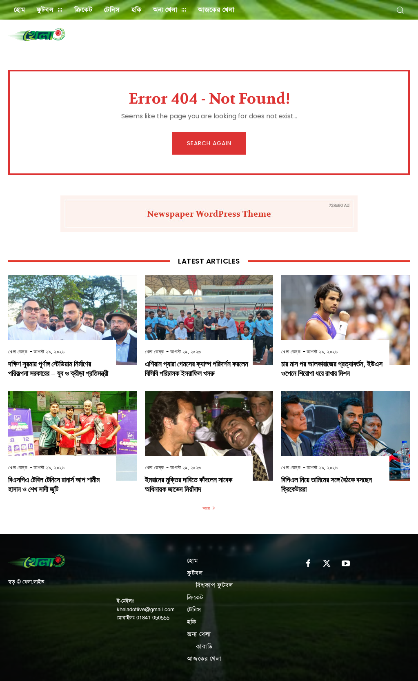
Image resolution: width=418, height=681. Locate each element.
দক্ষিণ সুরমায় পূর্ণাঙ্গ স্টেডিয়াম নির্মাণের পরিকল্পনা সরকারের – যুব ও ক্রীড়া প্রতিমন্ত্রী (58, 368)
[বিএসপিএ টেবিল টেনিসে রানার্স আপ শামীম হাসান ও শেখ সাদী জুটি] (72, 436)
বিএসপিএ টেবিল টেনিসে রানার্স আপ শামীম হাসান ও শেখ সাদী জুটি (54, 484)
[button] (400, 10)
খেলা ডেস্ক (17, 351)
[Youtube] (345, 564)
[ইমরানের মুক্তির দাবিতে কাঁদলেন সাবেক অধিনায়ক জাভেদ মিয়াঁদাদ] (209, 436)
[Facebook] (308, 564)
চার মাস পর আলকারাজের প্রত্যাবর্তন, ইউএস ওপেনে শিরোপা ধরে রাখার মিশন (331, 368)
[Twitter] (327, 564)
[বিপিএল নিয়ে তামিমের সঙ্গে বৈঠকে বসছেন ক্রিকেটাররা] (345, 436)
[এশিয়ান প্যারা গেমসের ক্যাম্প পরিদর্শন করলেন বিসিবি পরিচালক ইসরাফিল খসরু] (209, 320)
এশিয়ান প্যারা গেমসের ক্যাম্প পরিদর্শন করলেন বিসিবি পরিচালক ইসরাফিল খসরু (196, 368)
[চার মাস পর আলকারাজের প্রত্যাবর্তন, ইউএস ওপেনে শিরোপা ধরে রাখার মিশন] (345, 320)
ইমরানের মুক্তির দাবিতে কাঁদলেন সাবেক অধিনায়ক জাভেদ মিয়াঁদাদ (188, 484)
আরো (206, 508)
